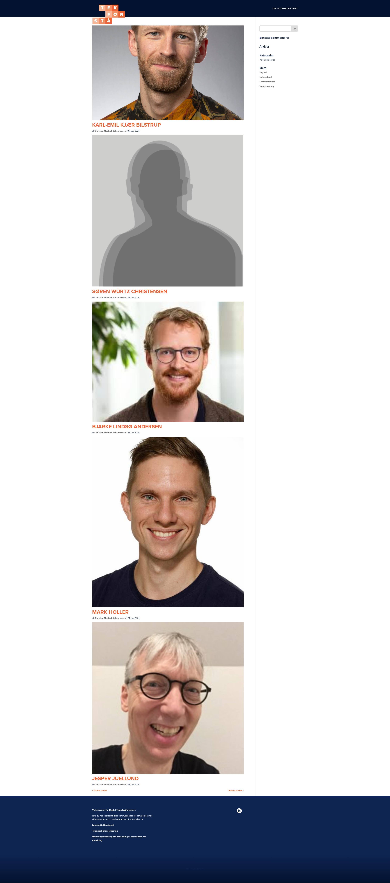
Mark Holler (110, 612)
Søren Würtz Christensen (129, 291)
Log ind (263, 72)
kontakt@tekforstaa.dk (103, 825)
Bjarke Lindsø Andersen (127, 426)
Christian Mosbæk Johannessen (110, 130)
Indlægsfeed (265, 77)
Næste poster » (236, 790)
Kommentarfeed (267, 81)
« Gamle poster (99, 790)
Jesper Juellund (115, 778)
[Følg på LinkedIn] (239, 810)
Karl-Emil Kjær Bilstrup (126, 125)
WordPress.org (266, 86)
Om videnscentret (285, 8)
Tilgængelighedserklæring (105, 830)
